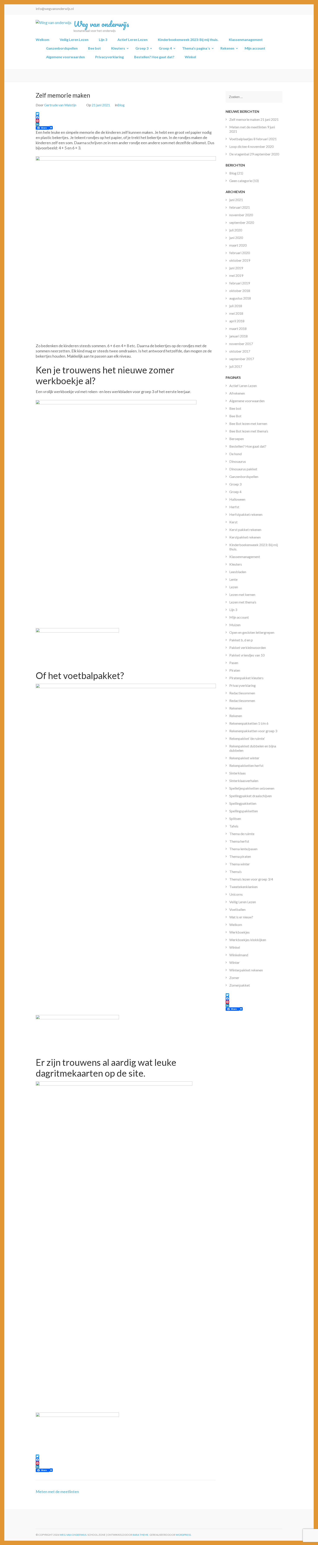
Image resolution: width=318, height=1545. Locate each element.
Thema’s (235, 871)
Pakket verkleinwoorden (247, 647)
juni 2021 (236, 200)
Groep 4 (165, 48)
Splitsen (235, 818)
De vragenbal (239, 154)
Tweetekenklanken (243, 887)
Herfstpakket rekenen (245, 514)
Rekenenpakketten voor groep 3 (253, 731)
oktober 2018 (239, 291)
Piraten (234, 670)
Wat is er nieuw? (241, 917)
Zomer (234, 978)
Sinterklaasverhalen (243, 781)
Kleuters (118, 48)
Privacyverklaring (109, 57)
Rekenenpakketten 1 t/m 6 (248, 723)
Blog (121, 105)
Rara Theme (140, 1534)
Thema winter (239, 864)
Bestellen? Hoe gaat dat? (154, 57)
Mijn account (255, 48)
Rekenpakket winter (244, 758)
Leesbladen (237, 572)
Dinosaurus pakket (243, 469)
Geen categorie (240, 181)
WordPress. (183, 1534)
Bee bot (94, 48)
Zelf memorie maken (244, 119)
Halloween (237, 499)
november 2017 (241, 344)
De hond (235, 454)
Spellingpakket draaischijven (250, 796)
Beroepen (236, 439)
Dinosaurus (237, 461)
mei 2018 (236, 313)
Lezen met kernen (242, 594)
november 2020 (241, 215)
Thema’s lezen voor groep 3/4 (251, 879)
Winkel (190, 57)
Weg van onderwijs (101, 24)
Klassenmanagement (246, 39)
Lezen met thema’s (242, 602)
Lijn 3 (103, 39)
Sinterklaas (237, 773)
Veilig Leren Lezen (74, 39)
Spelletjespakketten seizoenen (251, 788)
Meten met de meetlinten (57, 1491)
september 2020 (241, 222)
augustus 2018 (240, 298)
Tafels (233, 826)
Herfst (234, 507)
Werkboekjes (239, 932)
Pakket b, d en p (241, 640)
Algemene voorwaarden (65, 57)
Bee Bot (235, 416)
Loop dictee (238, 146)
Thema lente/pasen (243, 849)
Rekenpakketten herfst (246, 765)
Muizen (235, 625)
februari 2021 (239, 207)
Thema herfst (239, 841)
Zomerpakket (239, 985)
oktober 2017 (239, 351)
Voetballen (237, 909)
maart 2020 (238, 245)
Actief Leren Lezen (132, 39)
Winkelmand (238, 955)
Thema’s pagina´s (196, 48)
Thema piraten (240, 856)
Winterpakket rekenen (246, 970)
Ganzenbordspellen (62, 48)
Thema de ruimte (241, 834)
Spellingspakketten (243, 811)
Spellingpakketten (242, 803)
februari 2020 (239, 253)
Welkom (42, 39)
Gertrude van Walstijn (60, 105)
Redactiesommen (242, 693)
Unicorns (236, 894)
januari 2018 (238, 336)
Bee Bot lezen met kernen (248, 423)
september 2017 (241, 359)
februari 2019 (239, 283)
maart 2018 (238, 328)
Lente (233, 579)
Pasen (233, 663)
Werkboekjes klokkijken (247, 940)
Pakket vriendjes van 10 (247, 655)
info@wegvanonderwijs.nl (55, 8)
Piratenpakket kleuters (246, 678)
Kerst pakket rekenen (245, 529)
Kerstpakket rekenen (245, 537)
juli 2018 (235, 306)
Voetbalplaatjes (241, 139)
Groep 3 (141, 48)
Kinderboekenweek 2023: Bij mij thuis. (188, 39)
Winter (234, 962)
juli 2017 (235, 366)
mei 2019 (236, 275)
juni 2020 (236, 237)
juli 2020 (235, 230)
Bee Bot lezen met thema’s (248, 431)
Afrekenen (237, 393)
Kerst (233, 522)
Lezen (233, 587)
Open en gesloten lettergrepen (251, 632)
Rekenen (227, 48)
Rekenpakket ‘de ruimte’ (247, 738)
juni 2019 (236, 268)
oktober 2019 (239, 260)
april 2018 (236, 321)
